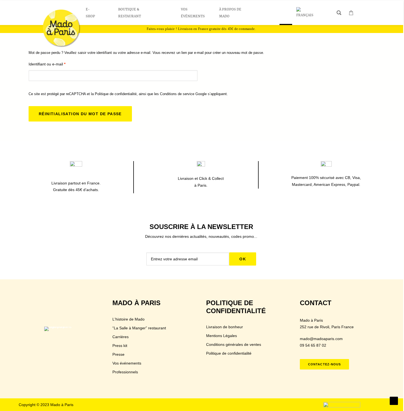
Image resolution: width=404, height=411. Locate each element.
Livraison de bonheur (224, 327)
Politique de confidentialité (116, 94)
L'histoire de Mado (128, 319)
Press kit (119, 345)
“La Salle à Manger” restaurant (139, 328)
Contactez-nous (324, 364)
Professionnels (125, 372)
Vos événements (126, 363)
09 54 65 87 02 (313, 345)
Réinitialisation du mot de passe (80, 114)
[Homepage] (60, 335)
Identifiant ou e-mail (47, 64)
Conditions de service (177, 94)
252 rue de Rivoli (314, 327)
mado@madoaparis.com (321, 338)
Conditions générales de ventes (233, 344)
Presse (118, 354)
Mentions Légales (221, 335)
